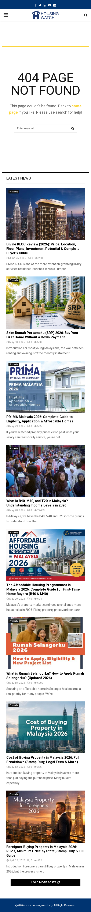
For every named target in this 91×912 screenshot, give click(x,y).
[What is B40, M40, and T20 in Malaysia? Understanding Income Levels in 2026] (45, 471)
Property (14, 192)
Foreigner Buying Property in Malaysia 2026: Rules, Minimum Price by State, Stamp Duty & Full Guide (45, 851)
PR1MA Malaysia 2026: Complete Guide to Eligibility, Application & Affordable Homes (39, 419)
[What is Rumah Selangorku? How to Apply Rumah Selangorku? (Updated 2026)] (45, 643)
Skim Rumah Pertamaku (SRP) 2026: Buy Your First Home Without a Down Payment (42, 335)
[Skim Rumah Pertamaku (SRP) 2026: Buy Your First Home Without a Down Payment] (45, 302)
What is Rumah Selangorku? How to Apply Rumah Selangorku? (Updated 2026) (45, 675)
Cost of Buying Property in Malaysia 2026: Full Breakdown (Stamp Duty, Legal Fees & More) (42, 759)
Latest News (18, 178)
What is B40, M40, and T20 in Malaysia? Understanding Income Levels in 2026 (37, 503)
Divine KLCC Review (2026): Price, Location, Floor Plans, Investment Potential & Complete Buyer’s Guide (43, 248)
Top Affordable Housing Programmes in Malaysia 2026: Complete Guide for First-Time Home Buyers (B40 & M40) (43, 589)
